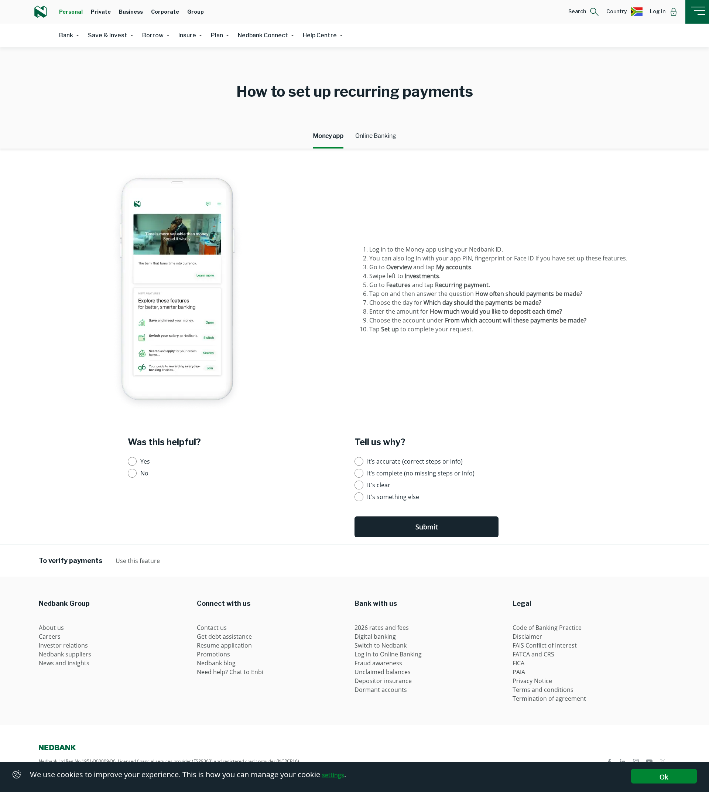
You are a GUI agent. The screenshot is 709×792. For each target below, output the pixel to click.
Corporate (165, 11)
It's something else (393, 497)
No (144, 473)
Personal (71, 11)
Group (195, 11)
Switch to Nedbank (380, 645)
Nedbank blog (216, 663)
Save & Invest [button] (107, 35)
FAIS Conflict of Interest (545, 645)
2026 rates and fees (381, 628)
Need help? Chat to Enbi (230, 672)
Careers (50, 636)
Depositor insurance (383, 681)
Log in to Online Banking (388, 654)
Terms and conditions (543, 690)
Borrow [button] (153, 35)
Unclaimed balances (382, 672)
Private (101, 11)
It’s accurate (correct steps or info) (415, 461)
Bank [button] (66, 35)
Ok (664, 776)
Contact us (212, 628)
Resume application (224, 645)
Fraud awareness (378, 663)
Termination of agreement (549, 698)
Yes (145, 461)
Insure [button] (187, 35)
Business (131, 11)
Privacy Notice (532, 681)
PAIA (519, 672)
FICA (518, 663)
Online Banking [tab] (375, 135)
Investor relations (63, 645)
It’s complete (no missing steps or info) (421, 473)
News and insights (64, 663)
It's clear (378, 485)
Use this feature (138, 561)
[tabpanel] (354, 287)
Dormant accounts (380, 690)
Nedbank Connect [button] (263, 35)
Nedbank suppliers (65, 654)
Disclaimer (527, 636)
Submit (426, 526)
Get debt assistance (224, 636)
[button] (583, 11)
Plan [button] (217, 35)
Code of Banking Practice (547, 628)
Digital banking (375, 636)
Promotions (213, 654)
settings (333, 775)
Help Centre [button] (320, 35)
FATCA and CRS (533, 654)
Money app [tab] (328, 135)
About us (51, 628)
